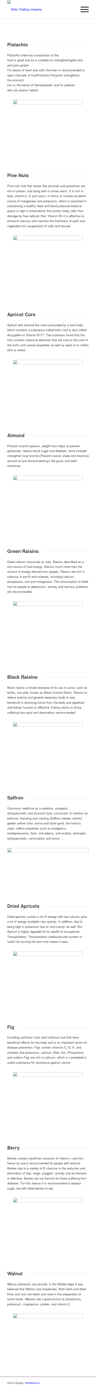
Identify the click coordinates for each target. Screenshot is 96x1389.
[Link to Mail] (85, 1382)
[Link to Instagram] (78, 1382)
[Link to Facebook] (71, 1382)
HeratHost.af (32, 1383)
